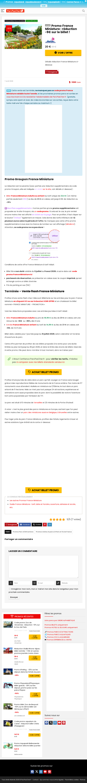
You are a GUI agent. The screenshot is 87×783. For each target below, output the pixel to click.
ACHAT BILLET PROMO (45, 372)
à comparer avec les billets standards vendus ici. (40, 362)
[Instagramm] (55, 723)
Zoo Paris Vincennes (17, 642)
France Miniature (31, 21)
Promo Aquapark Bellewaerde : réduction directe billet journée (27, 744)
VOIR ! (44, 6)
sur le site (47, 189)
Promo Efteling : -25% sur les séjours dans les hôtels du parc (27, 670)
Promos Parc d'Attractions (23, 532)
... (83, 2)
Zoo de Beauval (19, 716)
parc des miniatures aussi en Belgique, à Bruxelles (45, 412)
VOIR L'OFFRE (64, 52)
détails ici (70, 224)
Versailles (38, 402)
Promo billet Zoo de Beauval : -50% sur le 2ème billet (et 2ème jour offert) (26, 706)
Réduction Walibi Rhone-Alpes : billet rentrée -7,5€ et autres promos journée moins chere (27, 650)
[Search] (83, 11)
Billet (25, 196)
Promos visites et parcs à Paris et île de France (54, 532)
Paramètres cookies (72, 780)
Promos (60, 632)
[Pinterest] (63, 723)
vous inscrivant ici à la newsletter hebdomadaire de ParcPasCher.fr (36, 97)
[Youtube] (59, 723)
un (41, 211)
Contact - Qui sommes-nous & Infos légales (48, 780)
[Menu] (2, 11)
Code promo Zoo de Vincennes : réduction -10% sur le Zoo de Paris (27, 624)
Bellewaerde (18, 754)
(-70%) (44, 2)
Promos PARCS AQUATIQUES (59, 634)
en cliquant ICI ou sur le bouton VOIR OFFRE (33, 301)
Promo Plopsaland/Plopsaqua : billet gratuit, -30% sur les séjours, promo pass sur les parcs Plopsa (27, 686)
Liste (60, 620)
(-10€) (63, 2)
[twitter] (51, 723)
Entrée (21, 324)
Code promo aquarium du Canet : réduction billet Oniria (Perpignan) (26, 723)
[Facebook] (46, 723)
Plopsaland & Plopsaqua (18, 698)
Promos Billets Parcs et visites (14, 21)
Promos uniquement (56, 625)
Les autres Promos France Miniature (26, 500)
